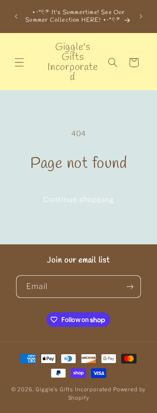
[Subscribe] (129, 286)
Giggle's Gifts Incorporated (73, 389)
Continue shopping (78, 199)
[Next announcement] (141, 16)
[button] (19, 62)
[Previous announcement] (16, 16)
